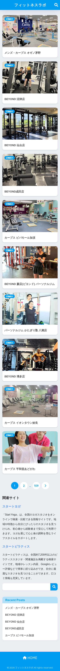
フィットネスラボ (30, 5)
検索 (54, 586)
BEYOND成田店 (14, 628)
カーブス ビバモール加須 (19, 635)
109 (36, 485)
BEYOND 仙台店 (15, 621)
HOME (32, 658)
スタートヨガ (11, 506)
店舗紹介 (9, 19)
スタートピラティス (16, 546)
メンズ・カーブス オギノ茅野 (22, 608)
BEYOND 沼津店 (15, 614)
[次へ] (45, 485)
